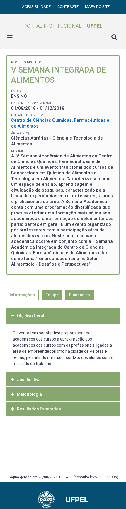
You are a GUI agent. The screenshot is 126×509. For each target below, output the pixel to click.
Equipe (52, 295)
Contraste (68, 6)
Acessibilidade (37, 6)
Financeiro (79, 295)
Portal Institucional (63, 26)
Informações (22, 295)
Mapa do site (97, 6)
